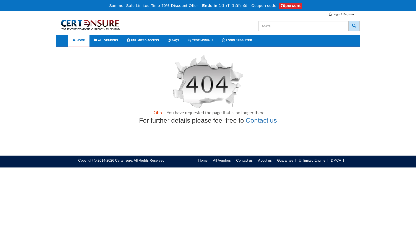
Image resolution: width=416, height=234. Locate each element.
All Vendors (107, 40)
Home (80, 40)
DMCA (336, 160)
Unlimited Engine (312, 160)
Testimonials (202, 40)
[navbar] (65, 38)
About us (265, 160)
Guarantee (285, 160)
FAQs (175, 40)
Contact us (261, 120)
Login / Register (343, 14)
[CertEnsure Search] (354, 26)
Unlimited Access (144, 40)
